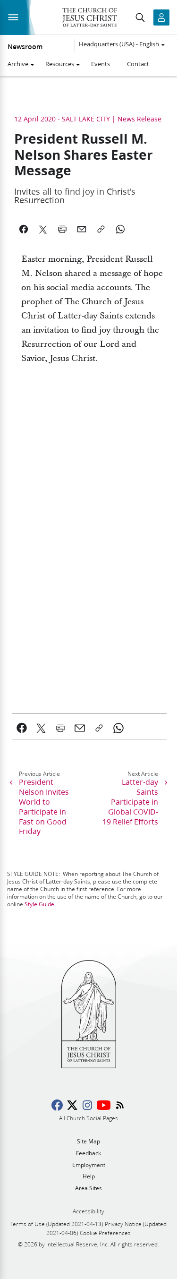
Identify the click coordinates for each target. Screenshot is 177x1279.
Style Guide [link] (39, 904)
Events (100, 64)
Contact (138, 64)
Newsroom (25, 46)
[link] (22, 728)
